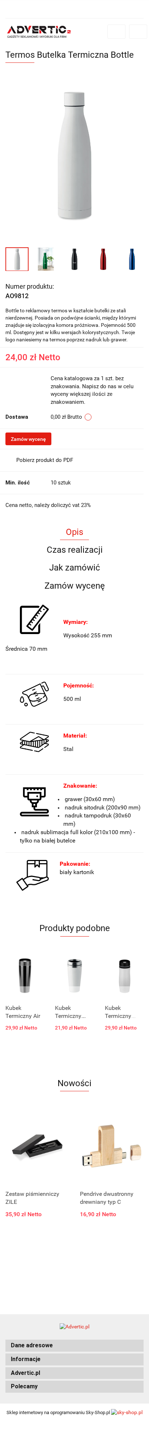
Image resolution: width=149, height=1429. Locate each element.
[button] (74, 1346)
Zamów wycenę (28, 439)
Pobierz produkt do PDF (44, 460)
